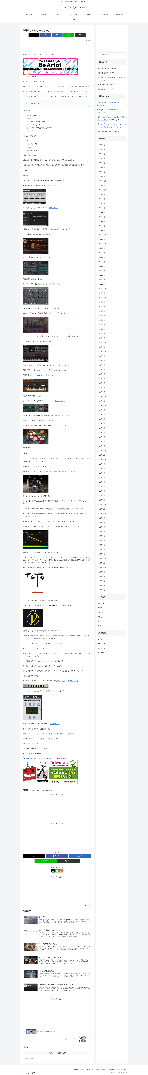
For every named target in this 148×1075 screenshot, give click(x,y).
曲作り (26, 790)
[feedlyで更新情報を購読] (57, 870)
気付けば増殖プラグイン (106, 73)
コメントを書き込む (57, 1053)
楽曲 (125, 1069)
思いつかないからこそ (105, 89)
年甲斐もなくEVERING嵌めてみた (109, 102)
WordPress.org (103, 652)
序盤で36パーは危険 (104, 131)
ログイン (101, 639)
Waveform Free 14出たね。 (107, 84)
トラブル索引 (110, 1069)
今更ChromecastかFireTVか (107, 68)
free (43, 790)
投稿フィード (102, 643)
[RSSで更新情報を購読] (61, 870)
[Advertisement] (57, 47)
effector (38, 790)
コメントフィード (104, 648)
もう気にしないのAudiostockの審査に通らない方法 (111, 78)
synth (48, 790)
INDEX (103, 1069)
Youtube (63, 605)
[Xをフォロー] (53, 870)
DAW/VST (77, 1069)
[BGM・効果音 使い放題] (44, 758)
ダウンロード (52, 186)
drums (32, 790)
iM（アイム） (115, 127)
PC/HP (88, 1069)
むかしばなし (95, 1069)
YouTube (69, 568)
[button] (80, 35)
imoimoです (119, 1069)
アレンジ (54, 790)
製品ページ (49, 375)
